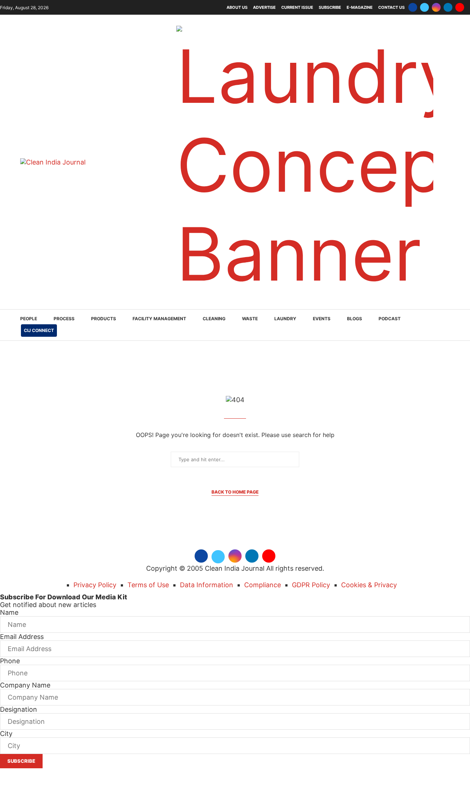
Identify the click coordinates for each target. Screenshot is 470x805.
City (6, 733)
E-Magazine (360, 7)
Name (9, 612)
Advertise (264, 7)
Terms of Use (148, 585)
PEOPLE (28, 318)
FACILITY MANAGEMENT (159, 318)
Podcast (390, 318)
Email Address (22, 636)
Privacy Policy (94, 585)
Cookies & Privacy (369, 585)
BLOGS (354, 318)
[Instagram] (436, 7)
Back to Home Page (235, 492)
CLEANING (214, 318)
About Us (237, 7)
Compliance (262, 585)
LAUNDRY (285, 318)
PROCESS (64, 318)
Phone (10, 661)
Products (103, 318)
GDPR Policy (311, 585)
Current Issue (297, 7)
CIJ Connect (39, 330)
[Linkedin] (448, 7)
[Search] (446, 325)
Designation (18, 709)
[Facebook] (412, 7)
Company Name (25, 685)
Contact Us (391, 7)
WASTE (250, 318)
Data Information (206, 585)
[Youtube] (459, 7)
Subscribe (330, 7)
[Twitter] (424, 7)
